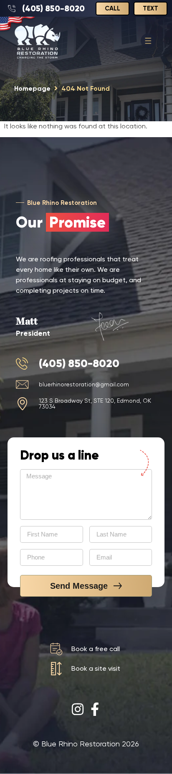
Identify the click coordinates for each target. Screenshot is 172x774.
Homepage (32, 88)
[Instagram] (77, 709)
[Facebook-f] (94, 709)
